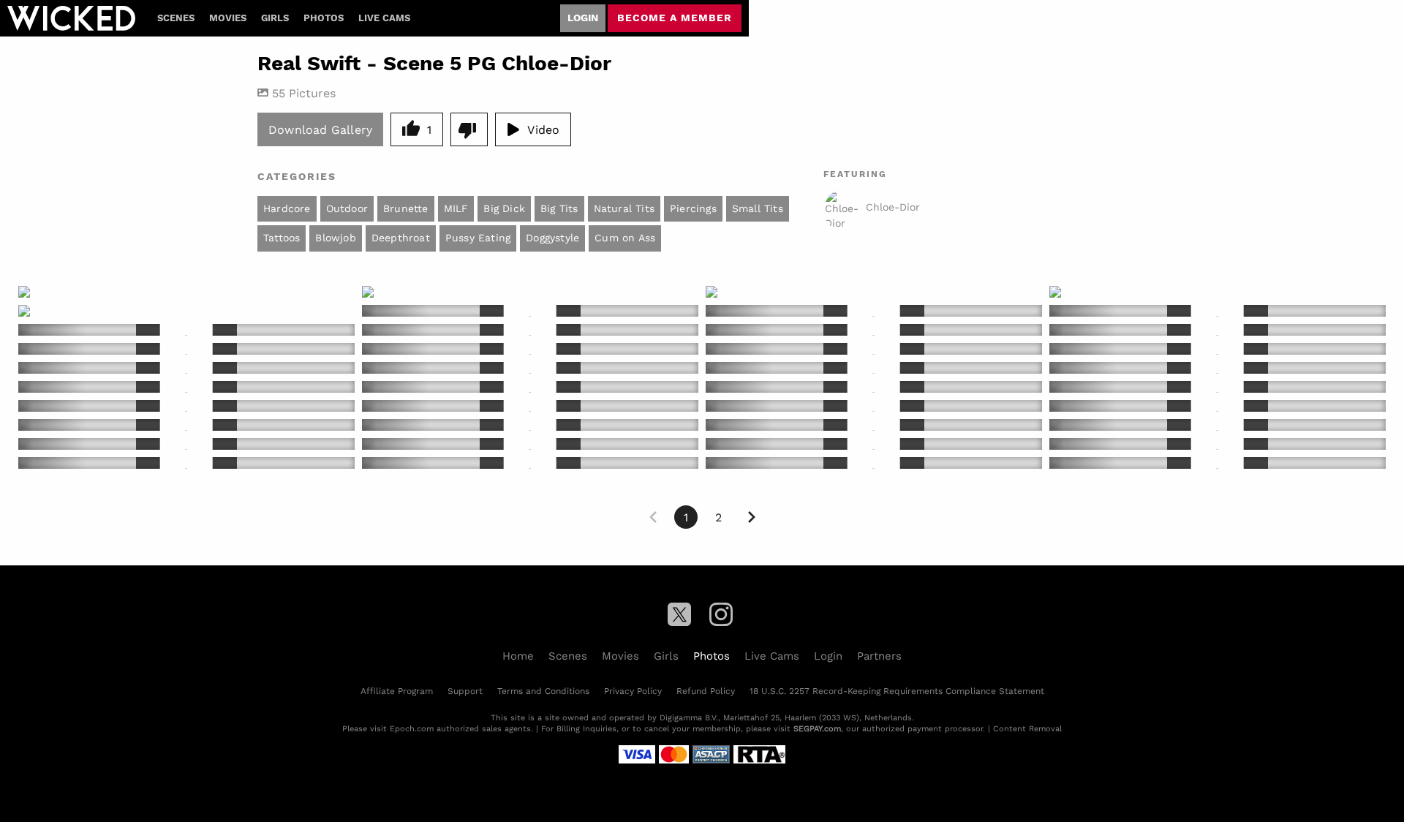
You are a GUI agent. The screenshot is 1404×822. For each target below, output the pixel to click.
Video (543, 129)
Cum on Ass (625, 237)
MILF (456, 208)
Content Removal (1027, 728)
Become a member (674, 17)
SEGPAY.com (817, 728)
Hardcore (287, 208)
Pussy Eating (477, 237)
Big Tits (559, 208)
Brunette (406, 208)
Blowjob (335, 237)
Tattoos (281, 237)
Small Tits (757, 208)
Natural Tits (624, 208)
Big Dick (504, 208)
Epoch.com (412, 728)
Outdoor (347, 208)
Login (582, 17)
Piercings (693, 208)
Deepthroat (400, 237)
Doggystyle (552, 237)
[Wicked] (71, 18)
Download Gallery (320, 129)
